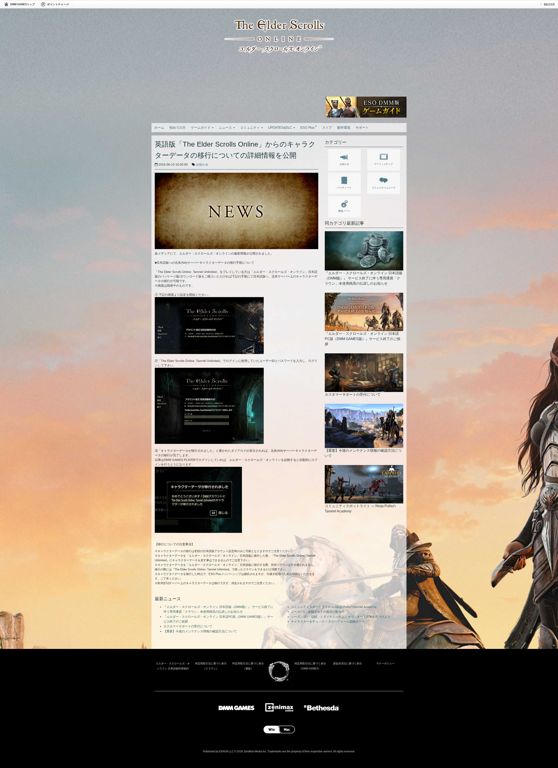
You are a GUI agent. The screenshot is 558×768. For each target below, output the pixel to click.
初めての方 (549, 4)
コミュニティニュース (384, 187)
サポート (362, 127)
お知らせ (202, 164)
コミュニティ (250, 127)
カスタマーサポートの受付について (187, 626)
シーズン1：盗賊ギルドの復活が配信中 (318, 611)
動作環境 (343, 127)
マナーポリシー (385, 663)
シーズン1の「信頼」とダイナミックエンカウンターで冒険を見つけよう (340, 616)
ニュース (226, 127)
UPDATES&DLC (280, 127)
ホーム (159, 127)
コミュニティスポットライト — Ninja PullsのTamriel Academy (333, 607)
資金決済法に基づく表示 (347, 663)
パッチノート (344, 187)
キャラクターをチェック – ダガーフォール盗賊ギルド (328, 621)
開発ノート (344, 211)
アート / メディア (383, 164)
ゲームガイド (201, 127)
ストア (327, 127)
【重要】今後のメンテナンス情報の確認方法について (200, 631)
